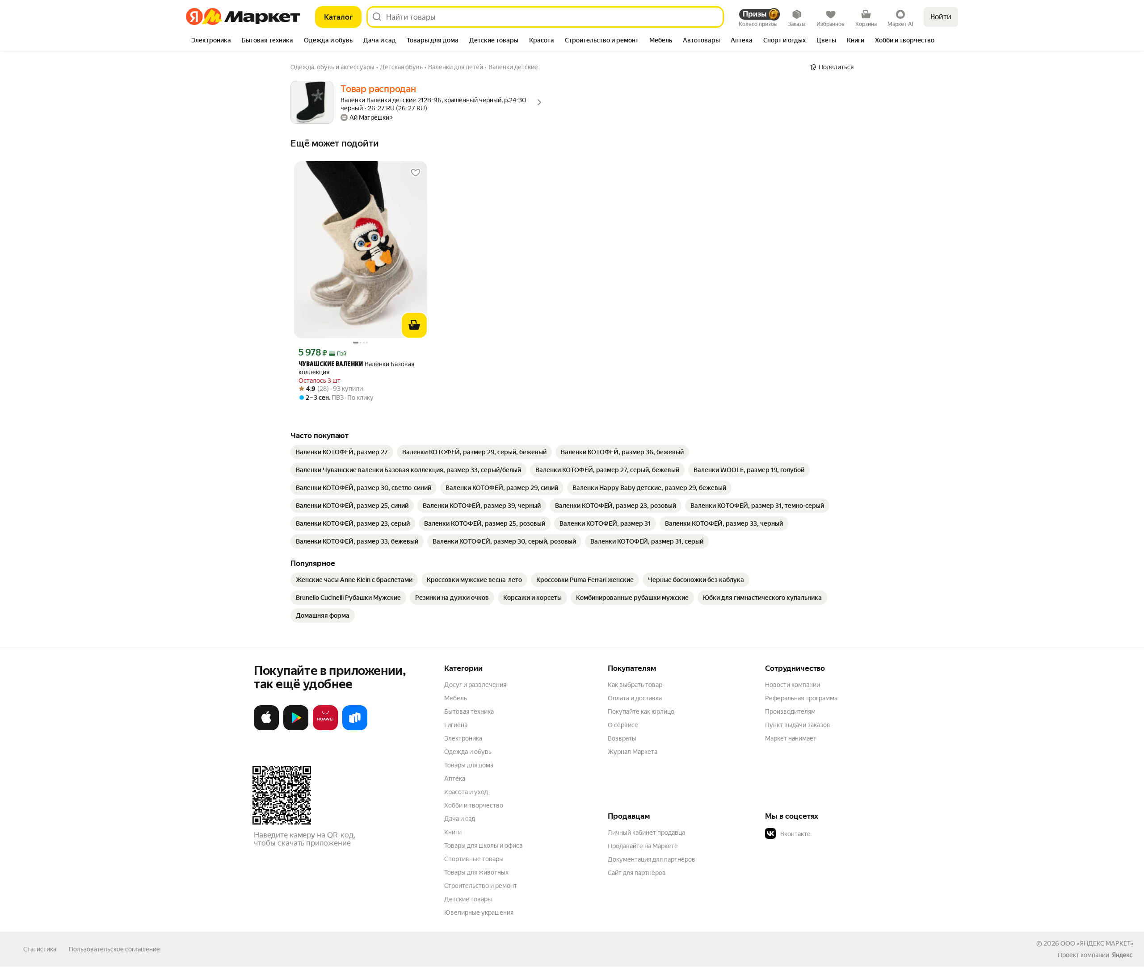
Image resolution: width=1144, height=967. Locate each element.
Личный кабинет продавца (646, 832)
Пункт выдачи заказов (797, 724)
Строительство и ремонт (480, 885)
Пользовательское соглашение (114, 949)
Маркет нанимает (790, 738)
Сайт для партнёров (637, 872)
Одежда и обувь (468, 751)
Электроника (463, 738)
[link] (341, 452)
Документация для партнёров (651, 859)
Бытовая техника (469, 711)
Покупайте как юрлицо (641, 711)
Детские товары (468, 899)
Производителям (790, 711)
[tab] (211, 41)
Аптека (454, 778)
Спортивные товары (474, 858)
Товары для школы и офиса (483, 845)
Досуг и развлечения (475, 684)
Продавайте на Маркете (643, 846)
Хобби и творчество (473, 805)
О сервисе (623, 724)
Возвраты (622, 738)
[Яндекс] (1122, 955)
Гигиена (455, 724)
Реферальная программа (801, 698)
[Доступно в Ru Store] (354, 728)
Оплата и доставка (635, 698)
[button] (827, 834)
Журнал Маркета (632, 751)
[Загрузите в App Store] (266, 728)
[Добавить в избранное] (415, 173)
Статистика (39, 949)
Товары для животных (476, 872)
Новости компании (792, 684)
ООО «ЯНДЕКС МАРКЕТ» (1096, 943)
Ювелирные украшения (478, 912)
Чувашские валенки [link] (331, 364)
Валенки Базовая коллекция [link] (356, 368)
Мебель (455, 698)
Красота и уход (466, 791)
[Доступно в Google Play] (295, 728)
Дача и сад (459, 818)
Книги (453, 832)
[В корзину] (414, 325)
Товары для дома (468, 765)
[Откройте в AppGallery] (325, 728)
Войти (940, 17)
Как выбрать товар (635, 684)
